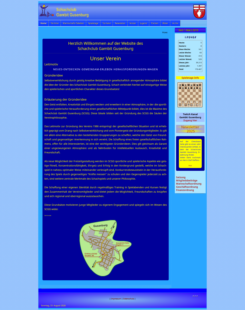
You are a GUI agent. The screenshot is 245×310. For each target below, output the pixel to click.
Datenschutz (128, 298)
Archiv (175, 23)
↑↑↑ (195, 296)
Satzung (181, 177)
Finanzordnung (185, 190)
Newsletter (120, 23)
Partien (154, 23)
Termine (55, 23)
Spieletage (93, 23)
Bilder (165, 23)
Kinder (133, 23)
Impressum (116, 298)
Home (43, 23)
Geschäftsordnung (187, 186)
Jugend (143, 23)
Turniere (106, 23)
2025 (190, 131)
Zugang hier (190, 120)
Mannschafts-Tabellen (73, 23)
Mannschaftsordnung (188, 183)
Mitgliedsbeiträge (186, 180)
